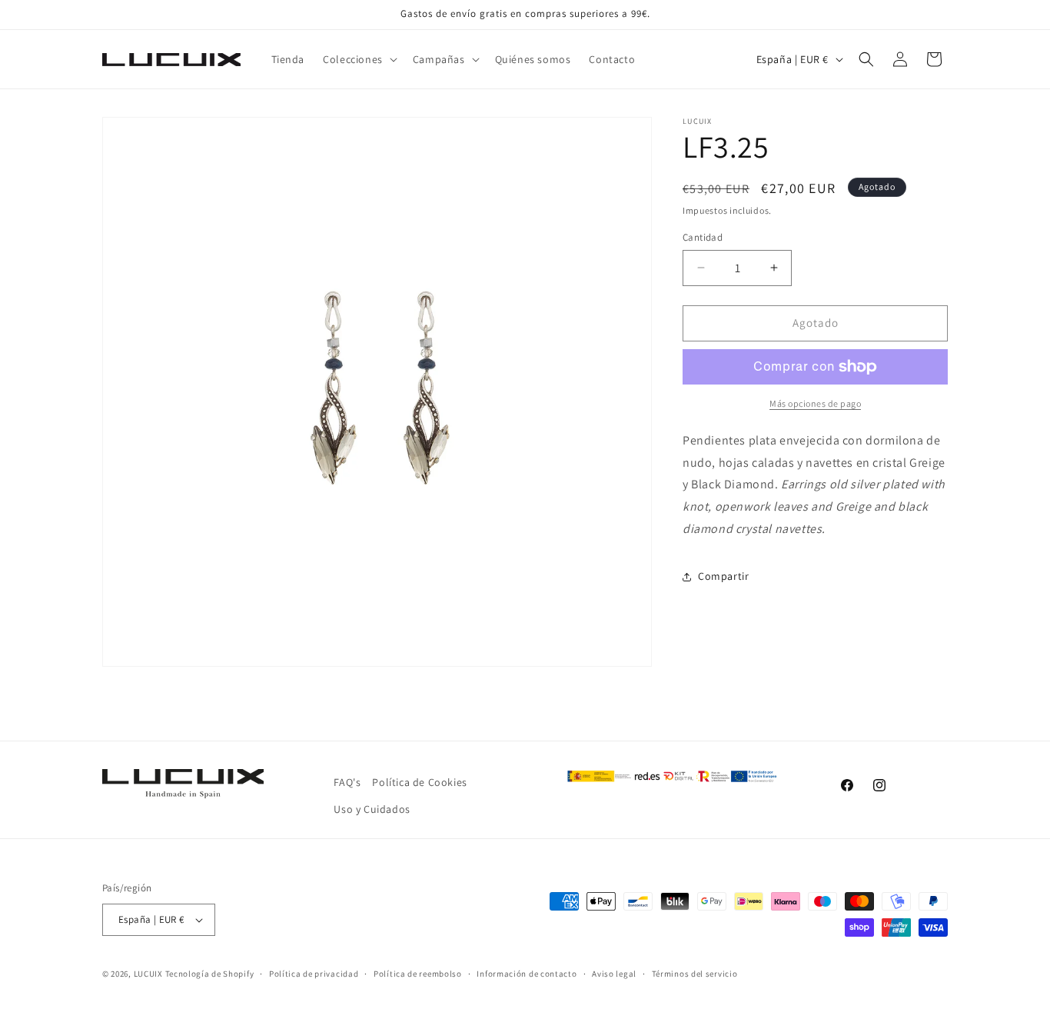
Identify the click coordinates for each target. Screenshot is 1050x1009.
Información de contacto (527, 973)
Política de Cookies (419, 782)
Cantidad (703, 237)
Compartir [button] (723, 576)
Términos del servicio (695, 973)
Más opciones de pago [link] (815, 403)
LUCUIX (148, 973)
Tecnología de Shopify (209, 973)
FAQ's (347, 782)
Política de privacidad (313, 973)
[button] (359, 59)
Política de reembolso (418, 973)
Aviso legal (614, 973)
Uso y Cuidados (372, 809)
